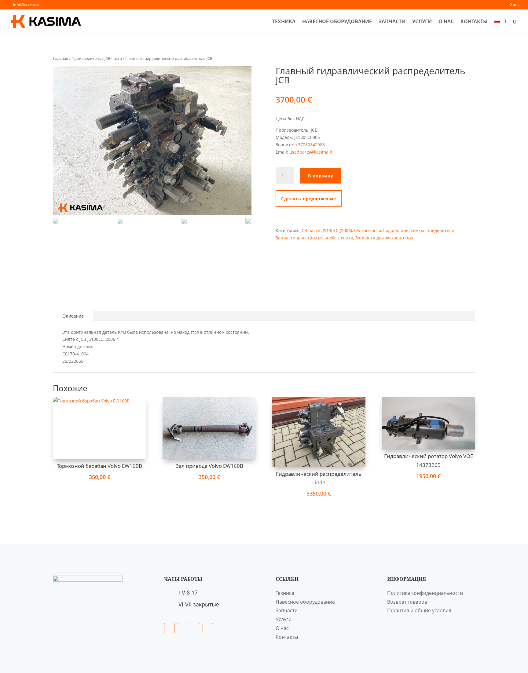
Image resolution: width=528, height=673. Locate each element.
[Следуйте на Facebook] (169, 628)
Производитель (86, 58)
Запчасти (392, 22)
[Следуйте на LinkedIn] (182, 628)
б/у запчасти (367, 230)
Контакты (474, 22)
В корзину (320, 176)
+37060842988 (309, 144)
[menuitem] (500, 26)
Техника (283, 22)
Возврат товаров (407, 601)
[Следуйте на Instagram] (195, 628)
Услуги (422, 22)
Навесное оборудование (337, 22)
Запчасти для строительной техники (314, 238)
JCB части (113, 58)
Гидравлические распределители (418, 230)
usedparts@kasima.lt (310, 152)
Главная (60, 58)
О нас (446, 22)
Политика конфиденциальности (425, 593)
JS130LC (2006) (337, 230)
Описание (73, 316)
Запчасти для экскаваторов (384, 238)
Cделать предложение (308, 199)
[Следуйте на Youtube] (208, 628)
